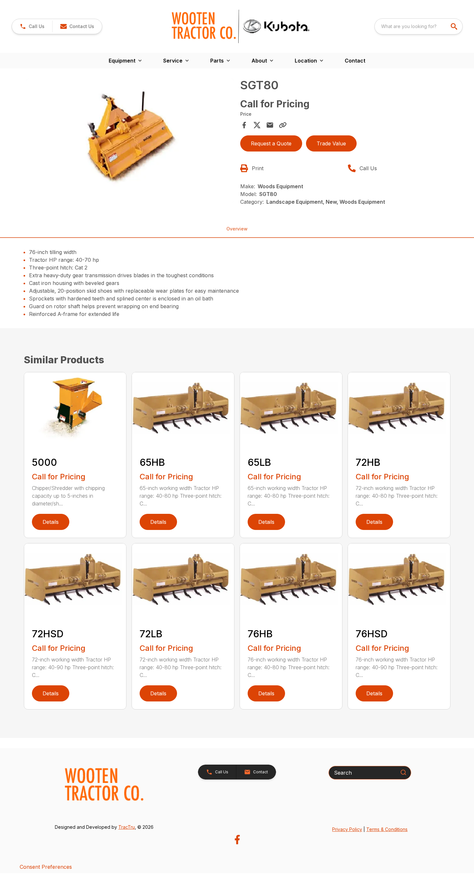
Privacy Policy (347, 829)
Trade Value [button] (331, 143)
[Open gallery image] (130, 141)
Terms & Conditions (387, 829)
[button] (32, 26)
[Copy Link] (283, 125)
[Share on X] (257, 125)
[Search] (403, 772)
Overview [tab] (237, 228)
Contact (355, 60)
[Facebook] (237, 839)
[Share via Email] (270, 125)
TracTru (126, 827)
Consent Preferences (46, 867)
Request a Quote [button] (271, 143)
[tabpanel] (130, 142)
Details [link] (51, 522)
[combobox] (418, 26)
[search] (454, 26)
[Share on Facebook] (244, 125)
